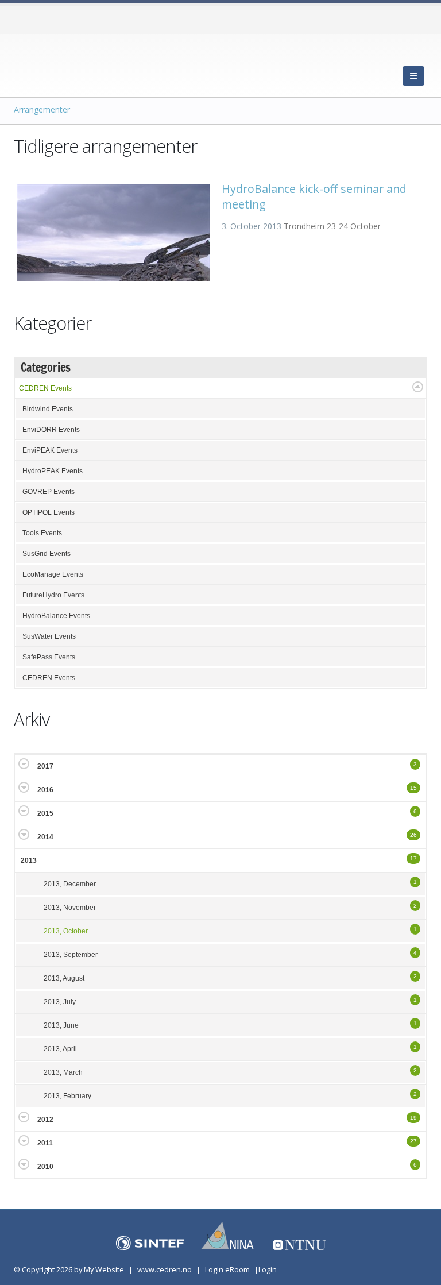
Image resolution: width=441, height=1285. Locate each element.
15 (413, 788)
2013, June (61, 1025)
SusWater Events (49, 636)
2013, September (71, 955)
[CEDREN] (65, 63)
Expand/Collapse (417, 386)
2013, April (60, 1049)
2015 (45, 813)
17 (413, 858)
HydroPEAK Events (52, 471)
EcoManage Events (52, 574)
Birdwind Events (47, 409)
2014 (45, 837)
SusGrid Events (46, 554)
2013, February (67, 1096)
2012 (45, 1120)
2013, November (70, 908)
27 (413, 1141)
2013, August (64, 978)
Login (267, 1270)
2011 (45, 1143)
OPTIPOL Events (48, 512)
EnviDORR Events (51, 430)
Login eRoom (227, 1270)
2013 (29, 860)
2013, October (66, 931)
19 (413, 1117)
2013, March (63, 1072)
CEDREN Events (45, 388)
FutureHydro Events (53, 595)
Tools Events (42, 533)
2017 (45, 766)
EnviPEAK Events (50, 450)
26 (413, 835)
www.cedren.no (164, 1270)
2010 (45, 1167)
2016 (45, 790)
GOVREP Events (48, 492)
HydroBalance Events (56, 616)
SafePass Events (48, 657)
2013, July (60, 1002)
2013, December (70, 884)
